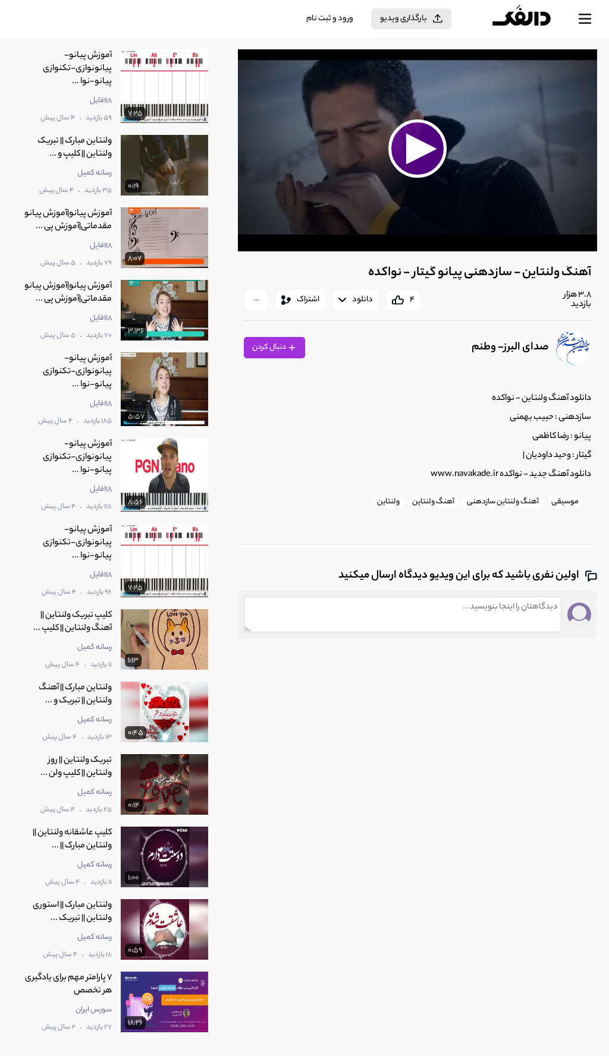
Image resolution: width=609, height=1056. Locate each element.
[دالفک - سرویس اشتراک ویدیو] (531, 19)
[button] (418, 149)
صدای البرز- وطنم (510, 348)
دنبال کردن (269, 347)
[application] (417, 150)
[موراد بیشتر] (256, 300)
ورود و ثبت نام (329, 19)
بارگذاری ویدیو (403, 19)
